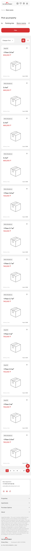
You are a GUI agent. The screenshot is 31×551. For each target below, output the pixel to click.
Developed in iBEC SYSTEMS (18, 542)
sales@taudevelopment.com (11, 486)
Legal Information (5, 517)
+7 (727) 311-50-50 (8, 484)
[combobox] (7, 40)
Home (3, 10)
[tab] (9, 23)
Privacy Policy (4, 542)
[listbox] (15, 505)
